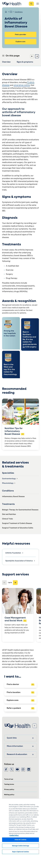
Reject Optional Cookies (20, 852)
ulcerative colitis (22, 85)
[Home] (12, 4)
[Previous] (4, 582)
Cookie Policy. (14, 835)
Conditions (19, 12)
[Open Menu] (37, 3)
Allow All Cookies (20, 840)
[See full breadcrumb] (11, 12)
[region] (20, 827)
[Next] (15, 582)
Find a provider (20, 34)
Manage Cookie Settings (20, 846)
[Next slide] (37, 56)
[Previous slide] (32, 56)
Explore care (20, 41)
